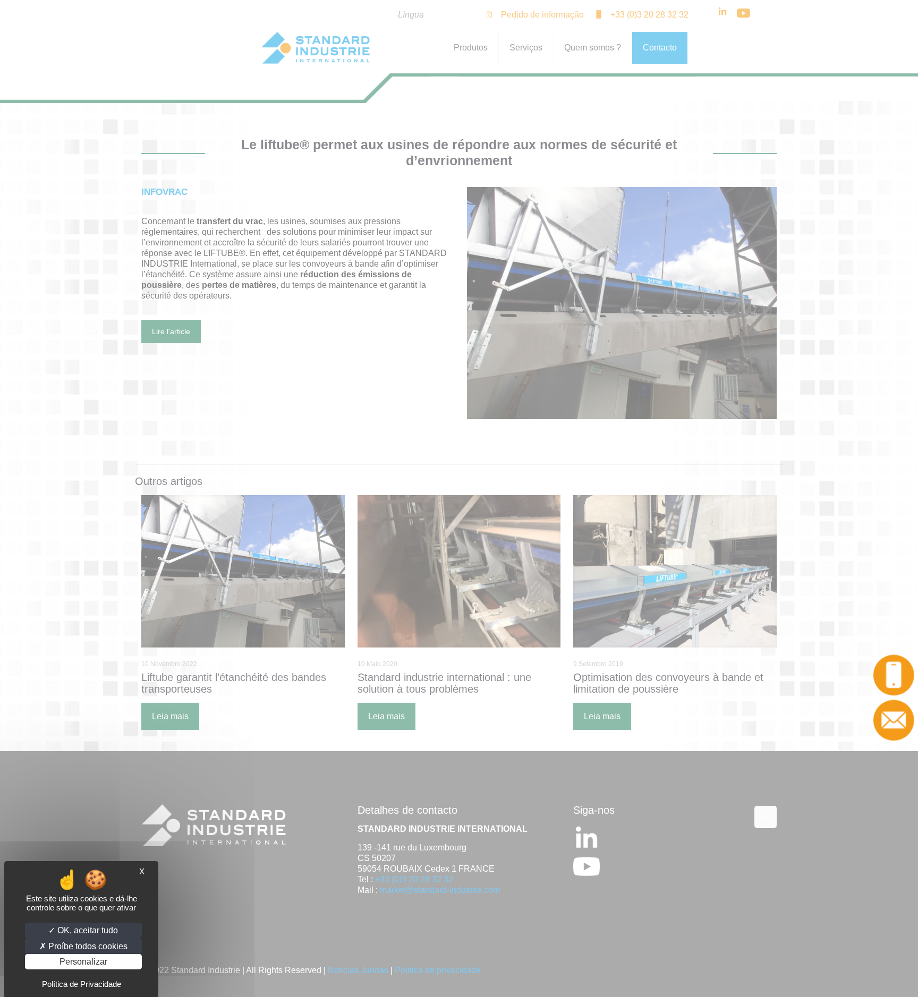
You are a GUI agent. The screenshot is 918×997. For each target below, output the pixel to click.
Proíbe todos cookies (87, 946)
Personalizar (83, 961)
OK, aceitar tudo (86, 930)
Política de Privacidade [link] (81, 984)
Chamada (897, 675)
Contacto (897, 721)
